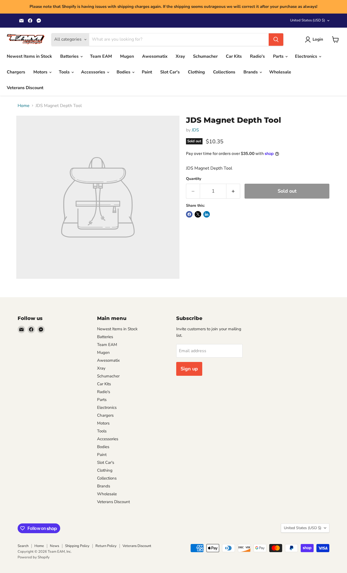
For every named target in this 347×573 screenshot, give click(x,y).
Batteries (70, 56)
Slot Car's (170, 72)
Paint (147, 72)
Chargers (16, 72)
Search (23, 545)
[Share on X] (198, 214)
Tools (65, 72)
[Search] (276, 39)
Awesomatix (155, 56)
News (54, 545)
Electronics (306, 56)
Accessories (93, 72)
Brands (251, 72)
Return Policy (106, 545)
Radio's (257, 56)
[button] (315, 39)
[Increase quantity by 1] (233, 191)
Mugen (127, 56)
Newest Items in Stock (29, 56)
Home (24, 105)
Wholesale (280, 72)
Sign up (189, 368)
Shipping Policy (77, 545)
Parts (279, 56)
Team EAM (101, 56)
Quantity (193, 179)
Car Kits (234, 56)
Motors (41, 72)
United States (307, 20)
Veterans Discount (25, 88)
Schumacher (205, 56)
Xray (180, 56)
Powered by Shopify (34, 557)
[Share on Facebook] (189, 214)
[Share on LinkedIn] (206, 214)
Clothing (196, 72)
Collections (224, 72)
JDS (195, 130)
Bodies (124, 72)
